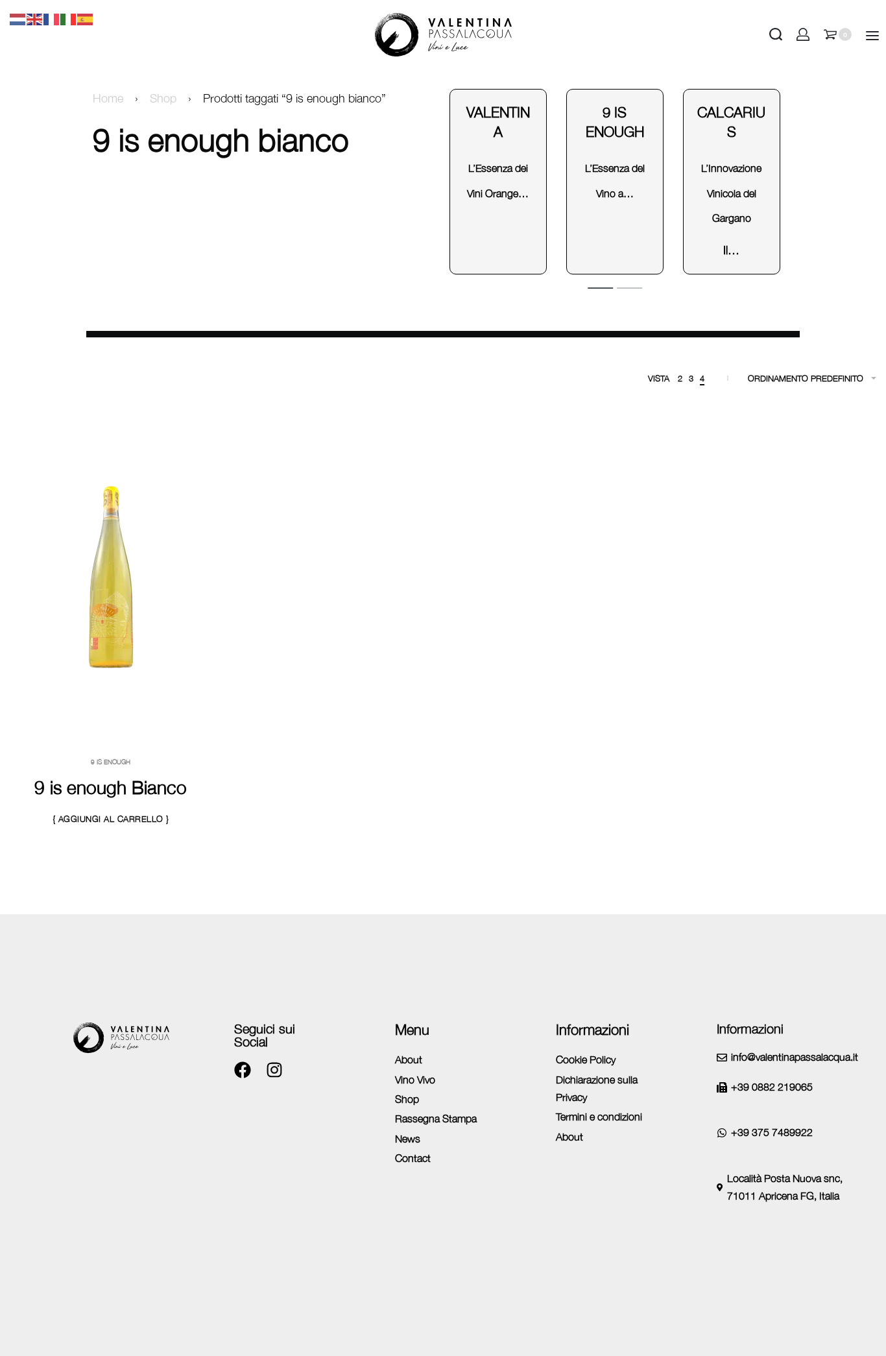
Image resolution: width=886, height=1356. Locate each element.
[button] (111, 819)
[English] (35, 18)
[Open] (872, 35)
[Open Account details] (803, 34)
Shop (163, 98)
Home (108, 98)
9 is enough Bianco (110, 787)
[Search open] (776, 34)
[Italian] (68, 18)
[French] (51, 18)
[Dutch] (18, 18)
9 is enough (110, 761)
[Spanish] (85, 18)
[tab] (600, 287)
